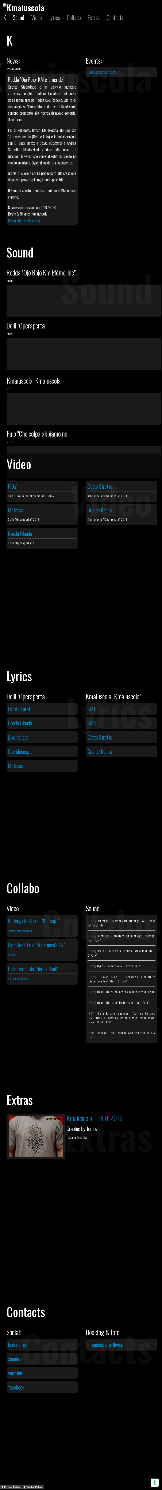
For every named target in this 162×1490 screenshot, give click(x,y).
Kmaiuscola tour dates (102, 72)
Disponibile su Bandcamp (25, 220)
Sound (18, 17)
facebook (16, 1387)
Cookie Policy (34, 1487)
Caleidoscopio (20, 751)
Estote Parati (19, 709)
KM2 (92, 723)
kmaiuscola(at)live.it (106, 1344)
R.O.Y (12, 486)
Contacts (115, 17)
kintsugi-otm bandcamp (20, 930)
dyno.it (11, 954)
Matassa (15, 510)
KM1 (91, 709)
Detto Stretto (100, 486)
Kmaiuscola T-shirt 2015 (94, 1118)
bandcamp (17, 1344)
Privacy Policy (12, 1487)
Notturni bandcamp (18, 978)
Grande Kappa (100, 510)
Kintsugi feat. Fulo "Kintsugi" (33, 921)
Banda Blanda (20, 533)
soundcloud (18, 1359)
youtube (15, 1373)
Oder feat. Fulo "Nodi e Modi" (33, 969)
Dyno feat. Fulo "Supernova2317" (36, 945)
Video (36, 17)
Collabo (74, 17)
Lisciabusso (18, 737)
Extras (94, 17)
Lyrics (54, 17)
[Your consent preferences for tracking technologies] (155, 1483)
